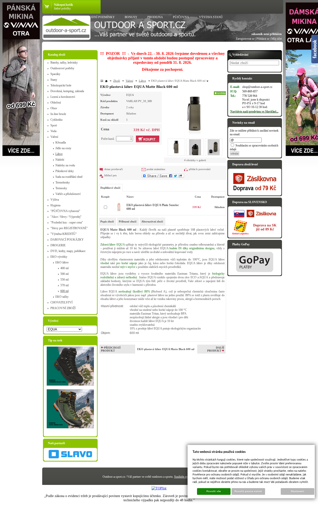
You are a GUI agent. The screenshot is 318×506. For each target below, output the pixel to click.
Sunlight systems (184, 476)
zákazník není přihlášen (266, 34)
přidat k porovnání (199, 169)
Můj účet (276, 38)
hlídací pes (110, 175)
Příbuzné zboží (127, 221)
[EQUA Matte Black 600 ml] (195, 113)
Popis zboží (107, 221)
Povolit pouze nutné (248, 491)
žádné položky (62, 8)
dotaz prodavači (113, 169)
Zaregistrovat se (245, 38)
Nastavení (297, 491)
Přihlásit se (262, 38)
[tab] (107, 221)
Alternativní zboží (152, 221)
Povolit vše (213, 491)
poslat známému (156, 169)
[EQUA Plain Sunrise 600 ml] (119, 211)
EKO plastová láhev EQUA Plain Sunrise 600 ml (152, 207)
